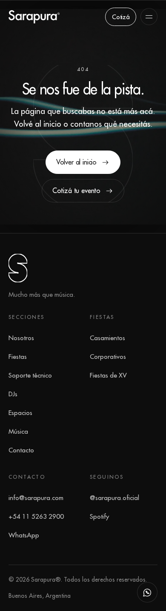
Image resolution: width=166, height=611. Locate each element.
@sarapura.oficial (114, 497)
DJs (13, 393)
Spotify (99, 516)
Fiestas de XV (108, 375)
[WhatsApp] (147, 592)
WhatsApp (24, 535)
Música (18, 431)
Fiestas (18, 356)
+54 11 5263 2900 (36, 516)
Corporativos (108, 356)
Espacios (20, 412)
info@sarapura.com (36, 497)
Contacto (21, 450)
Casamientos (107, 337)
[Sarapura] (34, 16)
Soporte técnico (30, 375)
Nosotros (21, 337)
